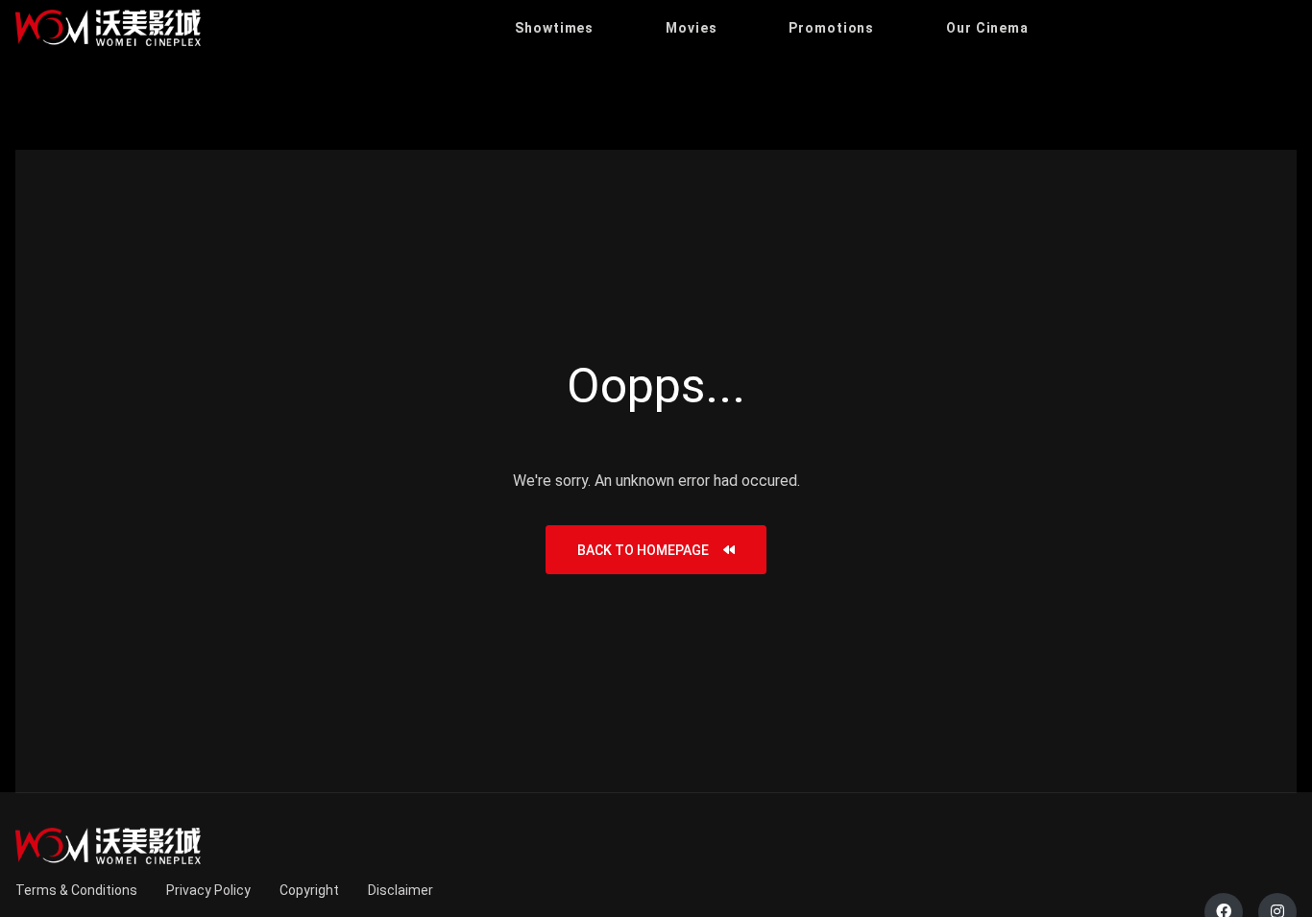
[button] (554, 28)
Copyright (309, 890)
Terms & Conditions (76, 890)
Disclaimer (400, 890)
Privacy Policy (208, 890)
